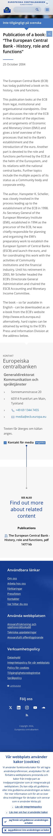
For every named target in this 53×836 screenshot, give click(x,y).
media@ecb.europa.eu (31, 417)
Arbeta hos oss (16, 583)
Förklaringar (14, 589)
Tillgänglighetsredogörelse (23, 673)
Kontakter (13, 599)
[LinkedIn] (18, 707)
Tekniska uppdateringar (22, 632)
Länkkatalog (15, 686)
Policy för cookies (18, 668)
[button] (47, 3)
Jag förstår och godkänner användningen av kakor (28, 821)
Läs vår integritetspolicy (28, 807)
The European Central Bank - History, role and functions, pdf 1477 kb (27, 540)
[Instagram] (26, 707)
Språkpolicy (14, 678)
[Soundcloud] (43, 707)
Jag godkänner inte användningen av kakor (28, 830)
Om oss (12, 578)
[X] (10, 707)
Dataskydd (13, 657)
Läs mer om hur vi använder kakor (28, 812)
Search (37, 9)
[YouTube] (35, 707)
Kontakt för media (21, 442)
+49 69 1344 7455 (27, 410)
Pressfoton (14, 594)
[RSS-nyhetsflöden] (26, 715)
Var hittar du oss (17, 604)
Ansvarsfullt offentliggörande (25, 637)
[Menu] (47, 10)
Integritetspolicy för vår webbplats (28, 662)
